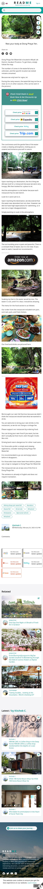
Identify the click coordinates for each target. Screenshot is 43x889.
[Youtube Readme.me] (12, 873)
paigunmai (12, 620)
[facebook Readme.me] (4, 873)
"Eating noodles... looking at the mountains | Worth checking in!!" (21, 694)
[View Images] (8, 485)
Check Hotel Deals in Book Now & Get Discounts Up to (23, 97)
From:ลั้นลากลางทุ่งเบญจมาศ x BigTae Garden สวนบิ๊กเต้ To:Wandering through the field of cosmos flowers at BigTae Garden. (24, 658)
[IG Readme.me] (16, 873)
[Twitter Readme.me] (8, 873)
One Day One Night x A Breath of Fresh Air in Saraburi (23, 623)
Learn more (32, 883)
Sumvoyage (13, 690)
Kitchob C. (12, 739)
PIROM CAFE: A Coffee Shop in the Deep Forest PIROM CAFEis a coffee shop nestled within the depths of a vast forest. (24, 745)
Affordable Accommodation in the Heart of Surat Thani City (24, 813)
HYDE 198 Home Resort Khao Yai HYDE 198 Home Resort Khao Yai (23, 780)
